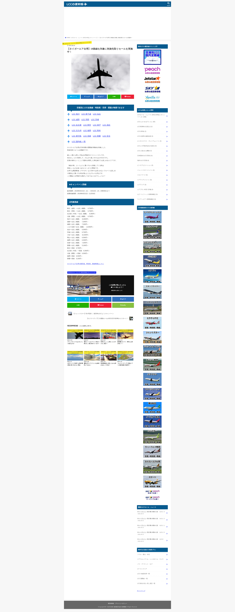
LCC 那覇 (97, 136)
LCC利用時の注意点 (144, 126)
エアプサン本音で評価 (145, 189)
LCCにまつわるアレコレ (146, 121)
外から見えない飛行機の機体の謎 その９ (150, 540)
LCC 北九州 (76, 131)
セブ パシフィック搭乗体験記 (147, 194)
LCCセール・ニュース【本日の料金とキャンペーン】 (82, 272)
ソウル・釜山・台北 (143, 554)
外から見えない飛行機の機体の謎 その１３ (151, 512)
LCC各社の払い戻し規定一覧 (146, 583)
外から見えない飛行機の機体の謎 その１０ (151, 533)
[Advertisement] (117, 23)
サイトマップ (141, 591)
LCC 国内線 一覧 (79, 141)
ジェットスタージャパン (145, 170)
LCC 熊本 (97, 131)
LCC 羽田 (85, 120)
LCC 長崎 (87, 136)
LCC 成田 (76, 120)
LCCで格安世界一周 (143, 573)
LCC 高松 (106, 125)
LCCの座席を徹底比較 (145, 136)
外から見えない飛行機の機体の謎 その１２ (151, 519)
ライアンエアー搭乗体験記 (146, 199)
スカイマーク (142, 175)
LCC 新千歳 (86, 114)
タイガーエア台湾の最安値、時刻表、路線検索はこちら (85, 264)
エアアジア (141, 184)
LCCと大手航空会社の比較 (147, 146)
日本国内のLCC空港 (144, 155)
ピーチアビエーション (145, 165)
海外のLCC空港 (143, 160)
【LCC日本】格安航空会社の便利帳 (116, 607)
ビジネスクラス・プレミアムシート (149, 141)
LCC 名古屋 (76, 125)
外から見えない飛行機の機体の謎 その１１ (151, 526)
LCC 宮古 (106, 136)
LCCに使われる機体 (144, 150)
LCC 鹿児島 (76, 136)
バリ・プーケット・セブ (144, 564)
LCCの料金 (141, 131)
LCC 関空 (87, 125)
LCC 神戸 (97, 125)
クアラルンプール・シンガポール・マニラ (150, 559)
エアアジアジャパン (144, 180)
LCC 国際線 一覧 (142, 578)
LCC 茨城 (95, 120)
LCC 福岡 (87, 131)
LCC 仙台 (97, 114)
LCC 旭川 (76, 114)
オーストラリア (142, 569)
